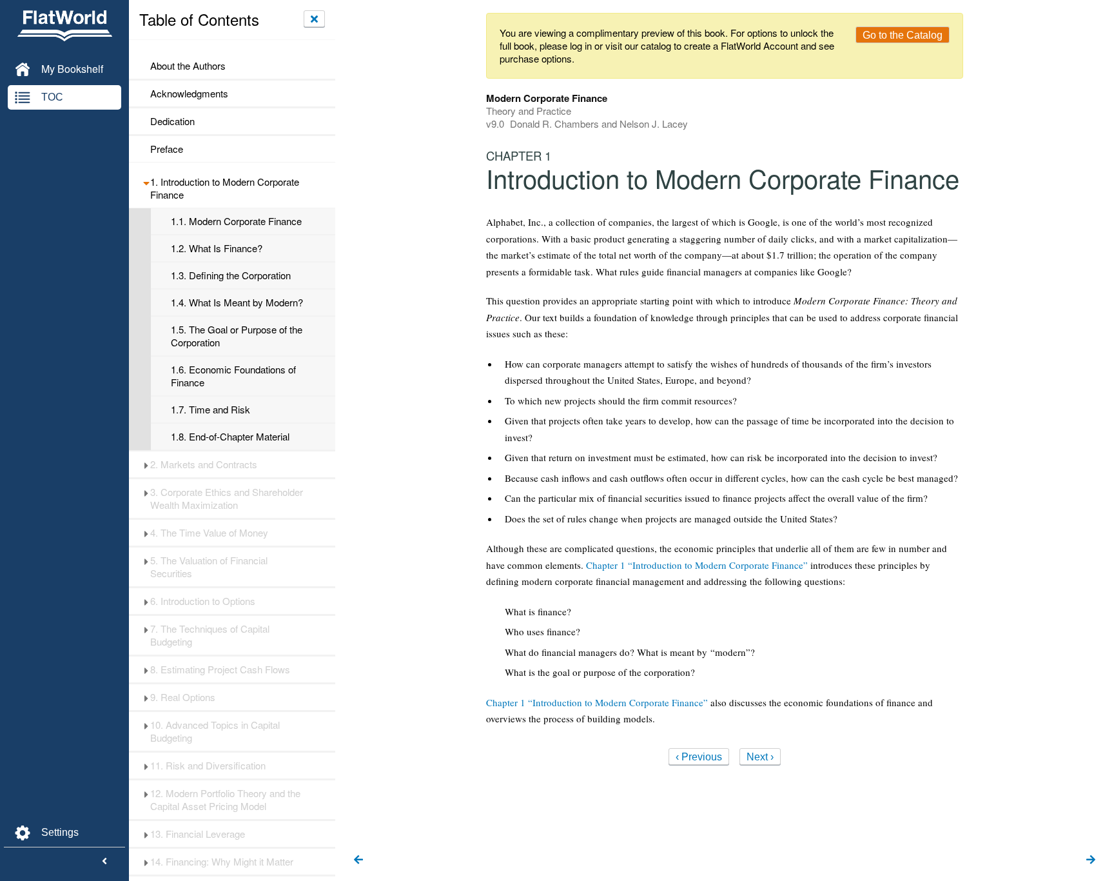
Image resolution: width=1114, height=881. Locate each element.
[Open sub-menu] (146, 181)
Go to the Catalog (903, 35)
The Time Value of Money (209, 532)
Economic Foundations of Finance (233, 376)
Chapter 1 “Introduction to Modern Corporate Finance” (697, 565)
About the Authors (188, 65)
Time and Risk (210, 409)
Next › (760, 756)
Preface (166, 149)
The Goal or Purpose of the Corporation (236, 336)
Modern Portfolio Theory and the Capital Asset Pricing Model (225, 800)
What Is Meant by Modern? (237, 302)
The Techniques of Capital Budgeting (209, 635)
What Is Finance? (216, 248)
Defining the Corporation (231, 275)
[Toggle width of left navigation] (104, 861)
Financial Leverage (197, 833)
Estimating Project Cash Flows (220, 669)
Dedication (172, 121)
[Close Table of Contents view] (314, 18)
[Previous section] (358, 860)
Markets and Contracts (203, 464)
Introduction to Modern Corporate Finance (224, 188)
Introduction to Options (202, 601)
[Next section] (1091, 860)
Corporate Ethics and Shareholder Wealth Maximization (226, 498)
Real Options (182, 697)
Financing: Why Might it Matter (221, 861)
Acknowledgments (189, 93)
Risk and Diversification (208, 765)
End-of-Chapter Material (230, 436)
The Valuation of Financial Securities (209, 567)
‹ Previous (699, 756)
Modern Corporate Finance (236, 221)
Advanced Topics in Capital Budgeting (215, 731)
